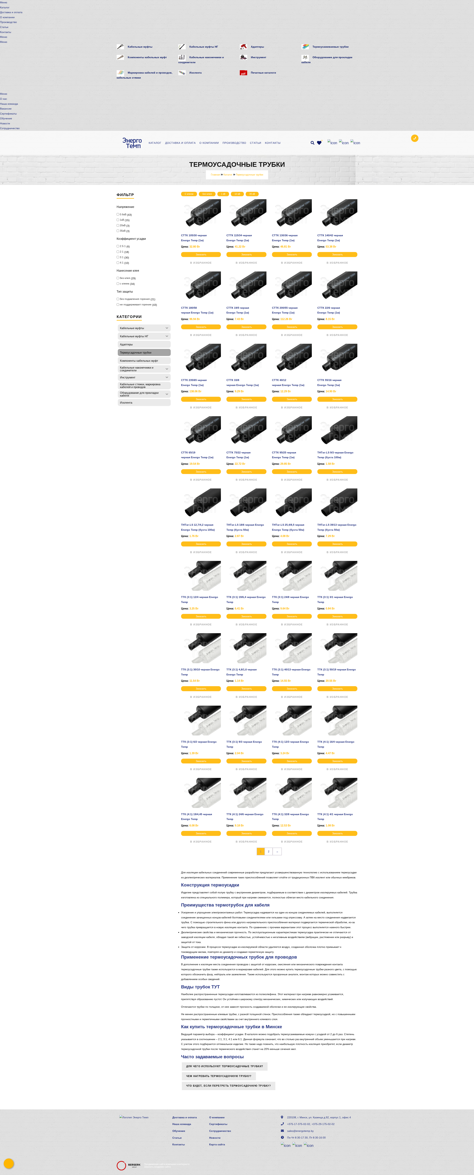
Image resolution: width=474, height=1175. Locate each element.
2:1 (121, 251)
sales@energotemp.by (300, 1130)
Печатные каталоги (263, 72)
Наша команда (9, 103)
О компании (7, 17)
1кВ (122, 219)
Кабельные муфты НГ (203, 46)
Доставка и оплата (11, 12)
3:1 (121, 257)
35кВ (123, 230)
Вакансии (5, 108)
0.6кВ (123, 214)
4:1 (121, 262)
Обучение (6, 118)
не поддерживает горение (135, 304)
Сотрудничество (10, 128)
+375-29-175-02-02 (323, 1124)
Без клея (207, 194)
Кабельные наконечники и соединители (201, 60)
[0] (319, 143)
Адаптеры (257, 46)
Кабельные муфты (140, 46)
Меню (3, 2)
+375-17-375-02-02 (298, 1124)
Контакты (5, 32)
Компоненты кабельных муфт (147, 57)
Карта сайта (217, 1144)
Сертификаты (8, 113)
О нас (3, 98)
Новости (5, 123)
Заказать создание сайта (157, 1167)
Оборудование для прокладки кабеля (326, 60)
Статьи (4, 27)
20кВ (123, 225)
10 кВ (237, 194)
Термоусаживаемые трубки (331, 46)
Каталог (4, 7)
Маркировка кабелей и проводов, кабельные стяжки (144, 75)
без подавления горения (135, 298)
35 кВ (252, 194)
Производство (8, 22)
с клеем (124, 283)
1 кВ (223, 194)
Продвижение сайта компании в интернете (167, 1164)
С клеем (189, 194)
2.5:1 (123, 246)
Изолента (195, 72)
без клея (125, 277)
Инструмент (258, 57)
